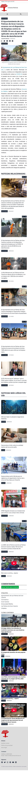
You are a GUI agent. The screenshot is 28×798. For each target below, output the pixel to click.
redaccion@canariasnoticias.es (13, 755)
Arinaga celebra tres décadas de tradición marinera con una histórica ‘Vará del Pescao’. (12, 630)
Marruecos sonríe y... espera (9, 573)
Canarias (3, 576)
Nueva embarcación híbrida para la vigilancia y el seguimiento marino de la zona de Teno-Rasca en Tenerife (12, 478)
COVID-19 (19, 74)
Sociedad (4, 421)
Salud (3, 656)
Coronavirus (4, 599)
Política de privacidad (6, 745)
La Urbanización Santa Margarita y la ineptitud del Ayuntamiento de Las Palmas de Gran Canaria (12, 720)
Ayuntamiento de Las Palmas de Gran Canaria (12, 596)
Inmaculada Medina (7, 604)
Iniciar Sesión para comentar (10, 587)
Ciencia (3, 450)
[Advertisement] (14, 784)
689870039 (9, 754)
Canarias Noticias (5, 38)
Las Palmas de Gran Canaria (9, 606)
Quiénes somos (5, 743)
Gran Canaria (4, 18)
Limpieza (3, 608)
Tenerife (3, 483)
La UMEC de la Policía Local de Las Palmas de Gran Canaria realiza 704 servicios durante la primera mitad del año (13, 546)
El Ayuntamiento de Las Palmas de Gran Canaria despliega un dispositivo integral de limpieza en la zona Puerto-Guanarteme (13, 311)
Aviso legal (4, 747)
